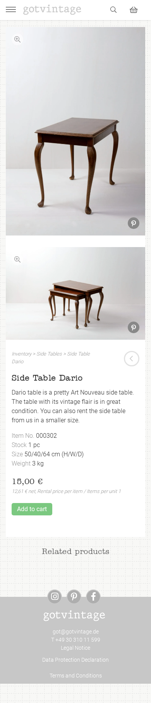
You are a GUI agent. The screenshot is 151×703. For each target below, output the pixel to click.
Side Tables (49, 354)
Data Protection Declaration (75, 660)
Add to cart (32, 509)
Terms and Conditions (76, 676)
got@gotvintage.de (76, 631)
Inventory (21, 354)
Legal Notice (75, 648)
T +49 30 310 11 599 (75, 640)
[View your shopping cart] (136, 8)
